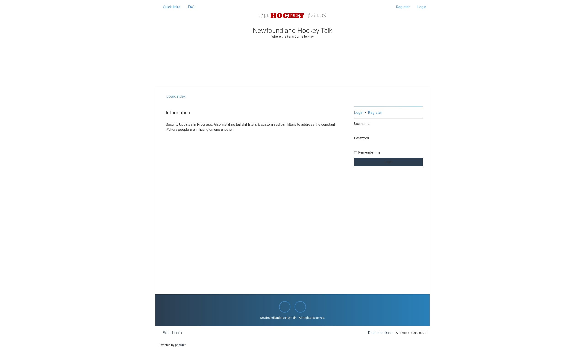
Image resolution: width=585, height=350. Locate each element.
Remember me (369, 152)
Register (375, 113)
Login (358, 113)
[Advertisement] (292, 74)
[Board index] (292, 15)
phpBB (179, 345)
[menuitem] (189, 7)
